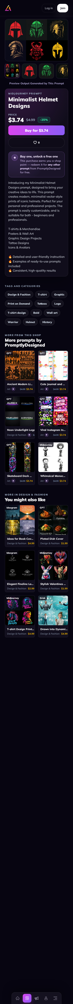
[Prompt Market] (27, 998)
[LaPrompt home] (8, 8)
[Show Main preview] (12, 70)
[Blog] (36, 998)
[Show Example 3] (63, 71)
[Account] (46, 998)
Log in (49, 8)
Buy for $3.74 (36, 130)
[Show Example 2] (46, 71)
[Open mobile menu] (55, 998)
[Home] (17, 998)
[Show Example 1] (29, 71)
